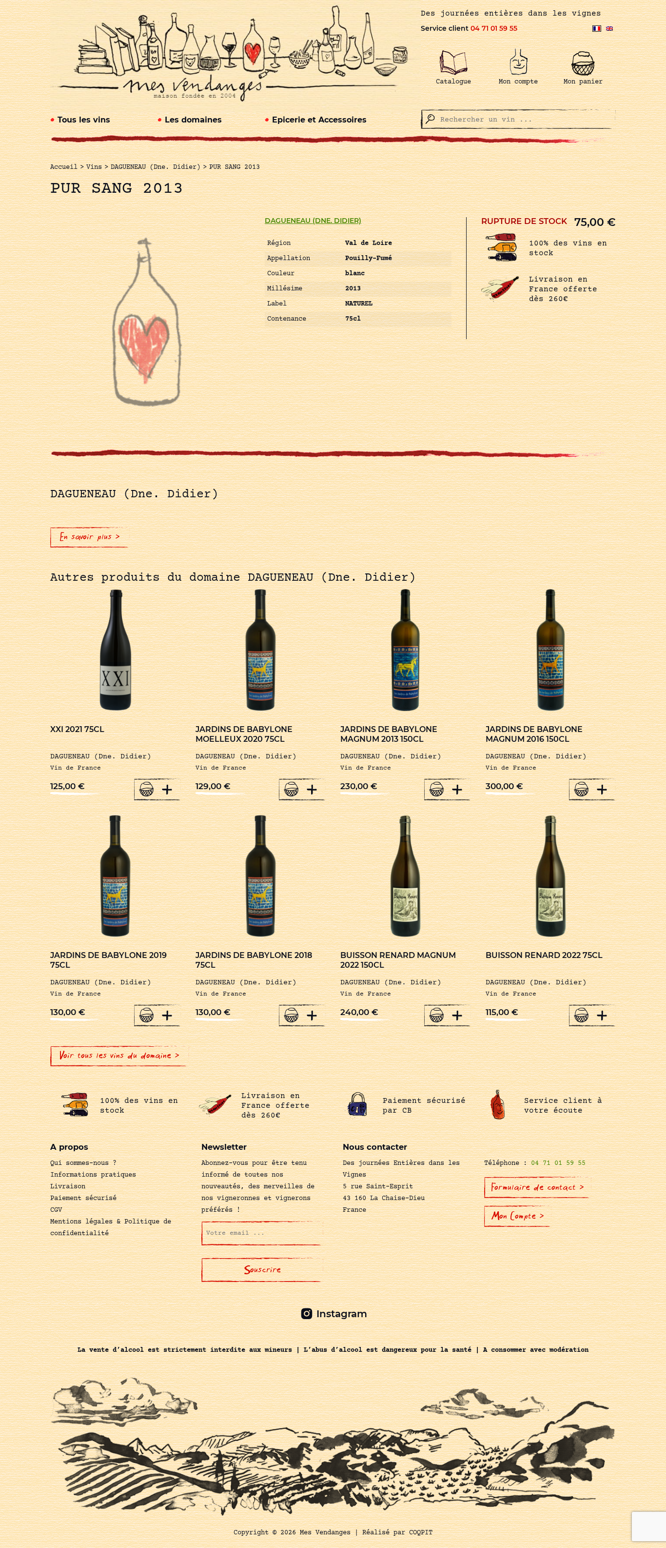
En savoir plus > (90, 536)
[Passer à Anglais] (609, 28)
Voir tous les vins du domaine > (119, 1055)
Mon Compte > (517, 1216)
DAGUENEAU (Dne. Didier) (313, 220)
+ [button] (167, 789)
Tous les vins (84, 119)
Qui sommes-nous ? (83, 1163)
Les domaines (193, 119)
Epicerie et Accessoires (319, 119)
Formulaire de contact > (537, 1187)
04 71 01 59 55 (493, 28)
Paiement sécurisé (83, 1198)
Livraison (67, 1187)
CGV (56, 1210)
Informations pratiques (93, 1175)
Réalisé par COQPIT (397, 1533)
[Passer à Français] (596, 28)
